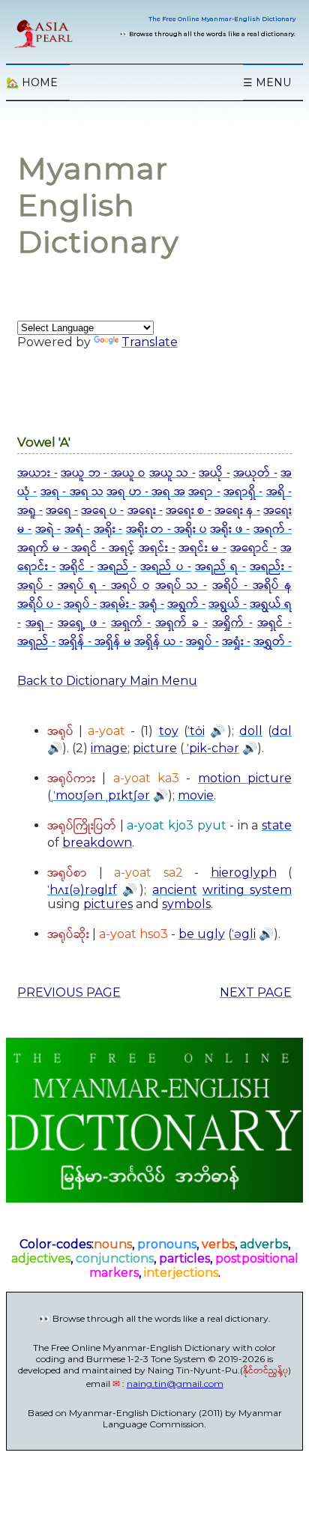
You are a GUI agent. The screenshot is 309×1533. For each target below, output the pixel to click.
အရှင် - (274, 623)
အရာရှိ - (243, 492)
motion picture (245, 778)
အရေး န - (237, 510)
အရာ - (204, 492)
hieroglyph (244, 872)
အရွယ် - (227, 604)
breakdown (97, 842)
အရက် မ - (44, 548)
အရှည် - (36, 641)
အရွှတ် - (273, 641)
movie (196, 795)
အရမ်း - (118, 604)
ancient (174, 890)
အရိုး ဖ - (230, 529)
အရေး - (145, 510)
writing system (247, 890)
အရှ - (39, 623)
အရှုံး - (236, 641)
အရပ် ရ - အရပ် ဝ (104, 585)
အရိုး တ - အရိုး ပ (166, 529)
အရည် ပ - (165, 566)
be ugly (201, 934)
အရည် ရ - (220, 566)
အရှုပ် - (202, 641)
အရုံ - (151, 604)
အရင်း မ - (202, 548)
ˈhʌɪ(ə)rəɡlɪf (82, 890)
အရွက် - (186, 604)
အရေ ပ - (102, 510)
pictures (108, 904)
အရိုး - (108, 529)
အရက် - (273, 529)
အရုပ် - (80, 604)
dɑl (282, 731)
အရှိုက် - (232, 623)
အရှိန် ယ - (158, 641)
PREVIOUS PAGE (69, 992)
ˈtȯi (196, 731)
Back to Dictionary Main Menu (107, 681)
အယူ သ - (172, 473)
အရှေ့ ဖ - (82, 623)
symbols (186, 904)
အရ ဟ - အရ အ (145, 492)
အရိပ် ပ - (39, 604)
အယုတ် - (255, 473)
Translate (150, 342)
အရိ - (279, 492)
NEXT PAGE (256, 992)
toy (168, 731)
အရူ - (30, 510)
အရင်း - (157, 548)
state (277, 825)
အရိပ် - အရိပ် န (252, 585)
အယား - (37, 473)
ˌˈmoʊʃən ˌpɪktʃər (100, 795)
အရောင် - (253, 548)
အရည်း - (271, 566)
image (109, 748)
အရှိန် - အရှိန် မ (94, 641)
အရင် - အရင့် (103, 548)
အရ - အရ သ (72, 492)
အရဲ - (48, 529)
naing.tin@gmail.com (175, 1383)
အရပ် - (34, 585)
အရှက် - (131, 623)
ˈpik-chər (211, 748)
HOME (32, 82)
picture (155, 748)
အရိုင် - (76, 566)
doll (250, 731)
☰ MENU (267, 82)
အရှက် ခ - (181, 623)
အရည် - (117, 566)
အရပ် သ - (181, 585)
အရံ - (77, 529)
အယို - (214, 473)
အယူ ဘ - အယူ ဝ (103, 473)
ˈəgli (244, 934)
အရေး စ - (189, 510)
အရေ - (62, 510)
